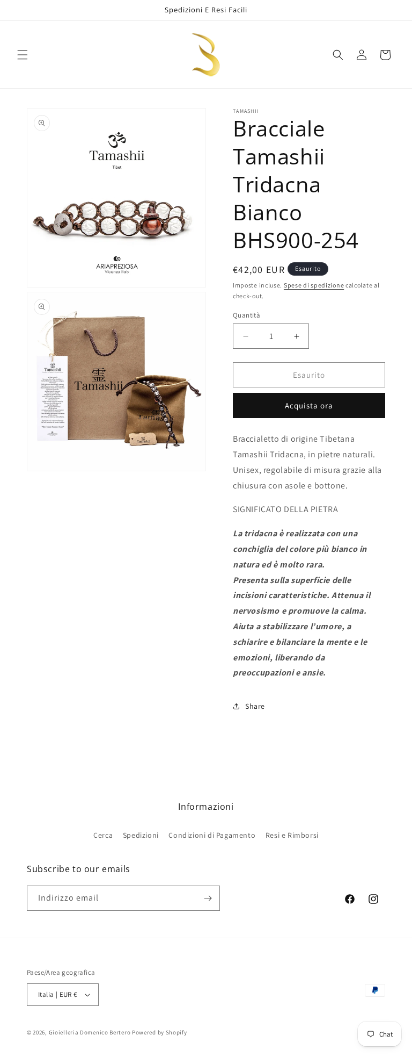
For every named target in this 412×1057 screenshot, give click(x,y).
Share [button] (255, 706)
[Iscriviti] (207, 898)
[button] (22, 55)
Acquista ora (309, 405)
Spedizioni (141, 835)
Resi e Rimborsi (292, 835)
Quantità (246, 315)
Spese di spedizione (314, 285)
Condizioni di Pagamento (211, 835)
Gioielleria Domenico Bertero (90, 1032)
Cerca (103, 835)
